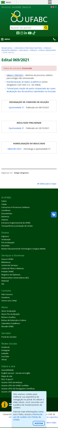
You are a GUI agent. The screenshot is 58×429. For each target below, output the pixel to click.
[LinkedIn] (25, 33)
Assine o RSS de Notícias (11, 382)
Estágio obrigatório (47, 50)
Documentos (6, 213)
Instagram (5, 350)
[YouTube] (30, 33)
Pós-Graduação (7, 242)
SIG (2, 284)
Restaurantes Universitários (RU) (15, 278)
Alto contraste (5, 7)
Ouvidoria (5, 297)
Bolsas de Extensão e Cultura (13, 320)
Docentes (5, 245)
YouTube (5, 356)
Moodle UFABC (7, 326)
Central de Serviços (9, 265)
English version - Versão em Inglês (15, 373)
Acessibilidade (16, 7)
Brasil (8, 2)
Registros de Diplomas (10, 274)
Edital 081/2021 (15, 149)
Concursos (23, 50)
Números (5, 216)
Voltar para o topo (47, 183)
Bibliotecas (6, 262)
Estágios (47, 48)
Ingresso (5, 236)
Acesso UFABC (7, 259)
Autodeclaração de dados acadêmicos (24, 81)
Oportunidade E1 (16, 107)
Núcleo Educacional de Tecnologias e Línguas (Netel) (23, 249)
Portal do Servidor (9, 337)
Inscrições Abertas (9, 50)
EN (56, 7)
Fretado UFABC (7, 271)
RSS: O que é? (7, 379)
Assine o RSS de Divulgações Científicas (18, 388)
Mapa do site (26, 7)
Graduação (6, 239)
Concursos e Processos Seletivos (28, 48)
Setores (4, 220)
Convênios (5, 210)
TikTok (4, 359)
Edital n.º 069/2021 (15, 75)
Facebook (5, 347)
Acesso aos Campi (9, 300)
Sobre (4, 201)
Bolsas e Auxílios (8, 317)
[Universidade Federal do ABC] (29, 16)
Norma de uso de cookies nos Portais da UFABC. (27, 417)
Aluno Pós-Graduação (10, 314)
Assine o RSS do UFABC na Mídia (15, 385)
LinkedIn (4, 353)
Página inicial (7, 48)
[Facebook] (17, 33)
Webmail (5, 281)
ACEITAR (39, 423)
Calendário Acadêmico (10, 323)
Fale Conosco (7, 294)
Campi (4, 204)
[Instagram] (21, 33)
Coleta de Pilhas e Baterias (12, 268)
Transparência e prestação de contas (17, 226)
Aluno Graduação (8, 311)
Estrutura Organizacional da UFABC (16, 223)
